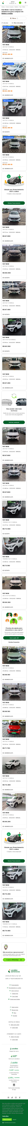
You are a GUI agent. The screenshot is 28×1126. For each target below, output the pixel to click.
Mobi (23, 7)
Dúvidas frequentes (14, 642)
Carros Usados (10, 7)
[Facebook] (20, 1098)
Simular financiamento (14, 203)
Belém (16, 7)
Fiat (20, 7)
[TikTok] (12, 1098)
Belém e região (7, 13)
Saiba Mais (5, 1116)
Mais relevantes (18, 23)
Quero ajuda (13, 638)
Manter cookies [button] (7, 1119)
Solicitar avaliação (14, 422)
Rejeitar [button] (14, 1119)
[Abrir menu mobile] (25, 3)
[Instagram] (8, 1098)
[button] (14, 1028)
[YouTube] (16, 1098)
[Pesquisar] (20, 2)
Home (3, 7)
